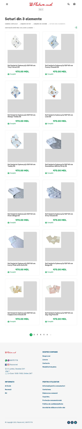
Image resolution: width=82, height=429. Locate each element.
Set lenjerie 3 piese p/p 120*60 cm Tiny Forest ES (21, 66)
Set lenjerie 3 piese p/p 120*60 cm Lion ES (59, 116)
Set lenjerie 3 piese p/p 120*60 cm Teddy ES (21, 165)
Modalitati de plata (49, 367)
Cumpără (13, 74)
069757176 (14, 360)
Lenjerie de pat (25, 24)
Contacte (46, 363)
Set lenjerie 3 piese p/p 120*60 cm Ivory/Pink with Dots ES (21, 264)
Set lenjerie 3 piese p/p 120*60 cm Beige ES (59, 264)
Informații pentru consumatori (53, 386)
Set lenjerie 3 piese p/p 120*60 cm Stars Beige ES (21, 215)
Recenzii (8, 389)
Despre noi (46, 356)
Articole (8, 386)
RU (6, 393)
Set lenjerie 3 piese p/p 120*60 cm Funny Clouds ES (59, 66)
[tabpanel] (22, 42)
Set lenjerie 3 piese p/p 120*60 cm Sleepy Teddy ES (21, 116)
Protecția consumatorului (52, 400)
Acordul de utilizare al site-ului (53, 407)
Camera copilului (11, 24)
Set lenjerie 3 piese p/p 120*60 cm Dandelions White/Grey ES (59, 165)
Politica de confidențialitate (52, 404)
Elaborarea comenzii (50, 393)
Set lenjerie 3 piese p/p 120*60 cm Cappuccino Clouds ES (21, 314)
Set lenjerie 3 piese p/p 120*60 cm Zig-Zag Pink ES (59, 314)
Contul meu (46, 389)
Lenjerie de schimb (40, 24)
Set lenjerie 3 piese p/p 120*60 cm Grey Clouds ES (59, 215)
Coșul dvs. (46, 397)
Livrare (45, 360)
